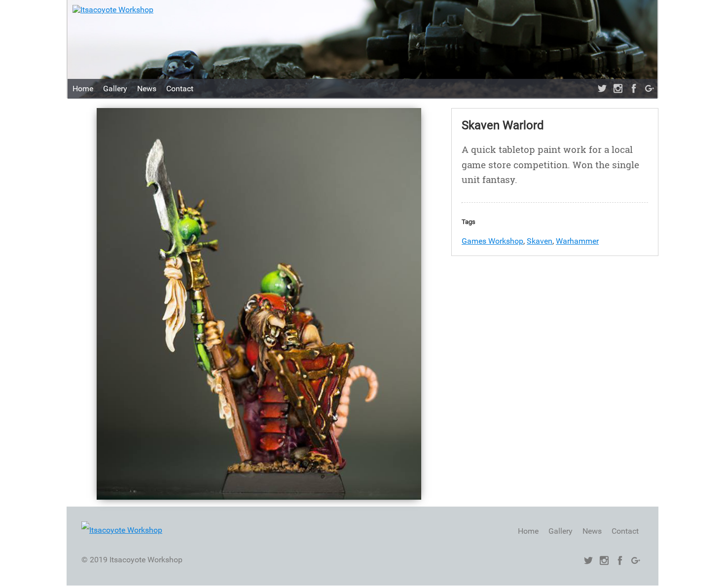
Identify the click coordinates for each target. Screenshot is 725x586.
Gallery (115, 88)
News (146, 88)
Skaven (539, 241)
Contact (179, 88)
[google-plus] (649, 89)
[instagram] (618, 89)
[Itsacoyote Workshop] (112, 9)
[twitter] (602, 89)
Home (82, 88)
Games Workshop (492, 241)
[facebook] (634, 89)
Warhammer (577, 241)
